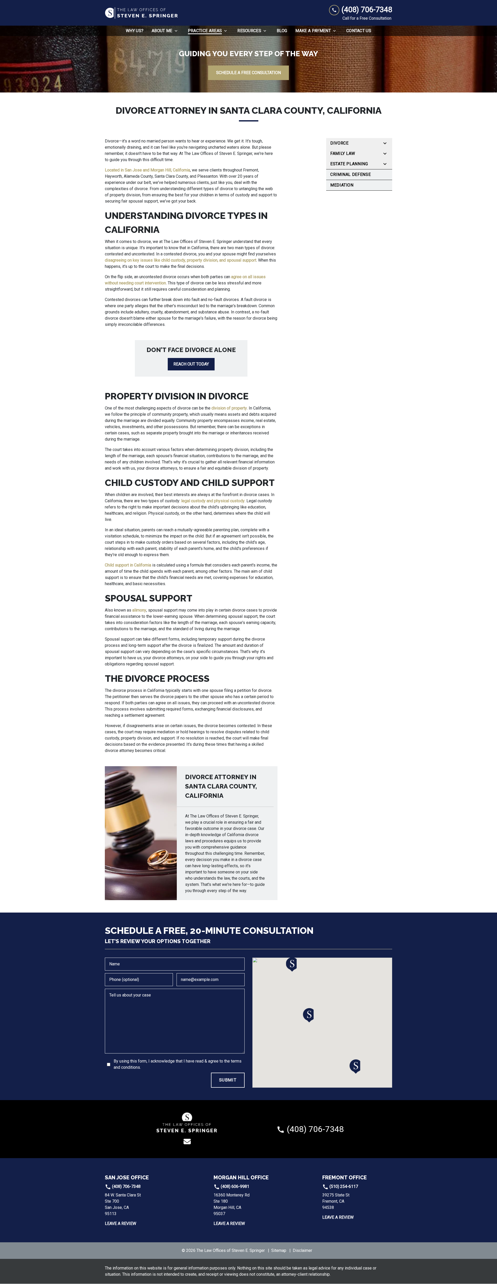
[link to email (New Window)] (187, 1141)
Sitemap (278, 1250)
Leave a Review (120, 1223)
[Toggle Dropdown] (177, 31)
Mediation (342, 185)
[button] (308, 1015)
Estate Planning (349, 163)
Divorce (339, 143)
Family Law (342, 153)
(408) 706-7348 (126, 1186)
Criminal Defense (350, 174)
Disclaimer (302, 1250)
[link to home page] (142, 13)
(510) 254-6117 (343, 1186)
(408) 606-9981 (234, 1186)
